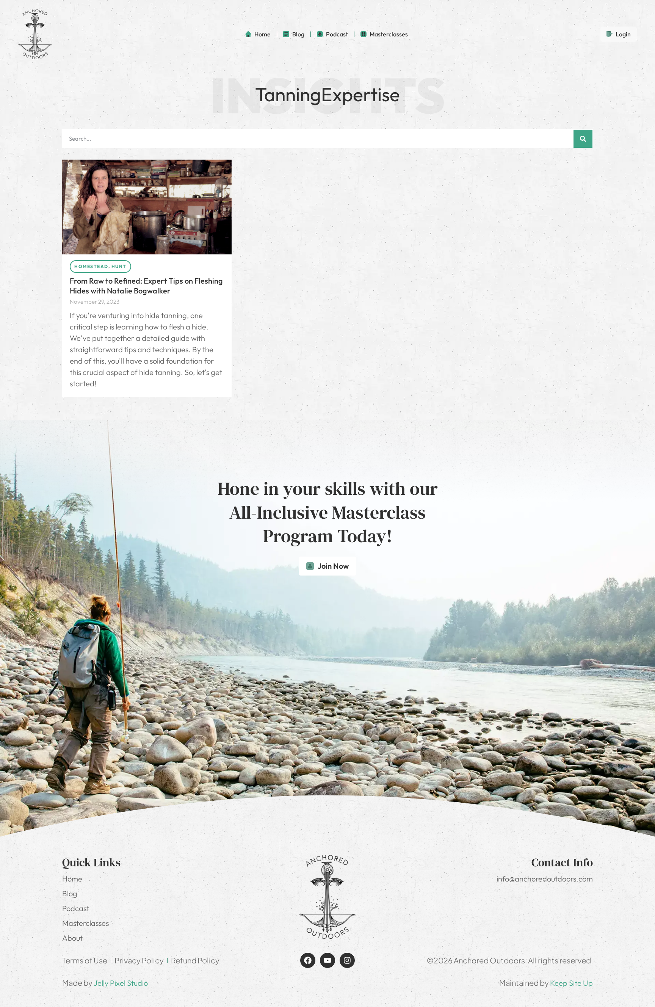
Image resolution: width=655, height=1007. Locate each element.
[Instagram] (347, 960)
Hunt (119, 266)
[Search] (583, 139)
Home (72, 878)
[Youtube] (327, 960)
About (72, 938)
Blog (69, 893)
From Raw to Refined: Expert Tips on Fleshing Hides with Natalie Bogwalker (146, 285)
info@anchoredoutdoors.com (545, 878)
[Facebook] (307, 960)
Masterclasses (85, 923)
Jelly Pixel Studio (121, 983)
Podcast (75, 908)
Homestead (91, 266)
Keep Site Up (571, 983)
